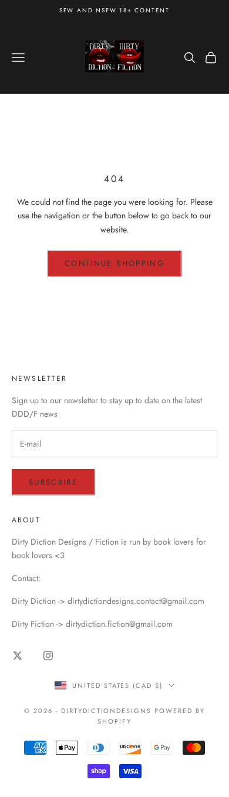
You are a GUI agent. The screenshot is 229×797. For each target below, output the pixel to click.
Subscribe (53, 482)
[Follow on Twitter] (17, 655)
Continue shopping (114, 263)
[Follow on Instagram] (48, 655)
